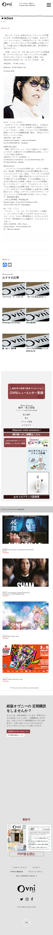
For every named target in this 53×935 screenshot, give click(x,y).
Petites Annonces (26, 407)
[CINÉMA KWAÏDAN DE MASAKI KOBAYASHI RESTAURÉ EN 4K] (18, 555)
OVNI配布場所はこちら (15, 735)
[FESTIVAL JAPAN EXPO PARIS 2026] (10, 641)
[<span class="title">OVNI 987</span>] (26, 824)
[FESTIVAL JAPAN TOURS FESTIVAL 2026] (12, 684)
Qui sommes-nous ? (26, 876)
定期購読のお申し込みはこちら (18, 731)
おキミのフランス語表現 (26, 496)
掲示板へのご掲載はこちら (26, 434)
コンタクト (36, 867)
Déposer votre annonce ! (26, 430)
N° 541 (3, 21)
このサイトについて (20, 867)
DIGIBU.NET (21, 509)
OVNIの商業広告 (16, 871)
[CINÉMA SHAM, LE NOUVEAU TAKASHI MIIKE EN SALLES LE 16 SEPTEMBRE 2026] (18, 598)
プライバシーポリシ (35, 871)
